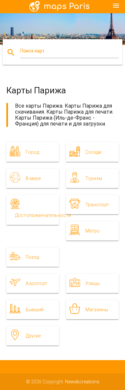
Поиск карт (32, 50)
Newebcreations (82, 381)
